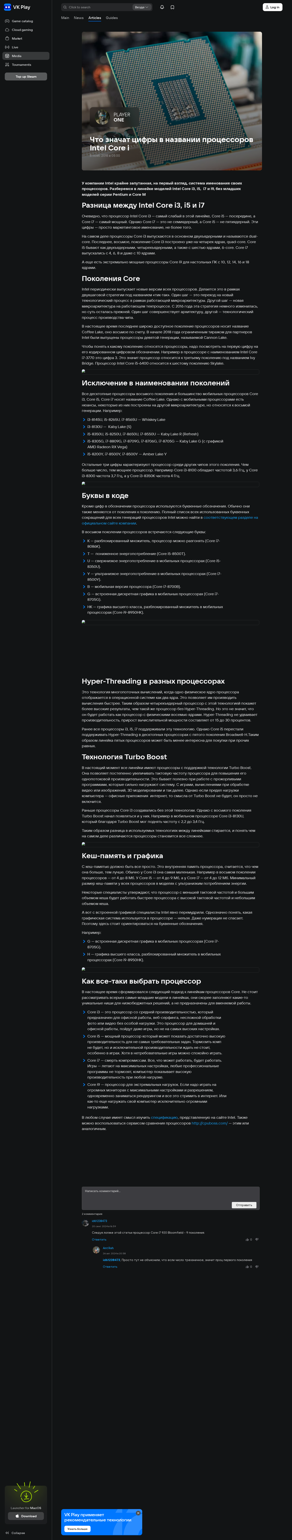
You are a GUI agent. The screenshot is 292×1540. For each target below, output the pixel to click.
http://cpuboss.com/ (210, 1123)
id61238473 (99, 1221)
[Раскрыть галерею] (171, 372)
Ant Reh (108, 1248)
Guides (112, 17)
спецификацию (164, 1117)
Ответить (99, 1239)
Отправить (244, 1205)
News (79, 17)
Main (65, 17)
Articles (94, 17)
